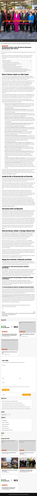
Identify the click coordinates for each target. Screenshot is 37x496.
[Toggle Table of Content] (30, 61)
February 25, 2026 (24, 472)
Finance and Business (5, 428)
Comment (4, 365)
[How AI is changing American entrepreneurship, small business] (27, 445)
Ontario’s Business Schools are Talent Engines (11, 62)
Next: (27, 312)
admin (3, 50)
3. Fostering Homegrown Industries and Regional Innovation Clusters (15, 71)
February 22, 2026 (7, 354)
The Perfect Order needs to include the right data (9, 352)
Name (3, 378)
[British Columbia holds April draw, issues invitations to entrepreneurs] (9, 463)
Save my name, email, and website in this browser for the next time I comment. (16, 386)
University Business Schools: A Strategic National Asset (12, 66)
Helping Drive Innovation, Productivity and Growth (12, 67)
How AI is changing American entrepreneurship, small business (12, 403)
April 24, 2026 (6, 472)
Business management (4, 331)
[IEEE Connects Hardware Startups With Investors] (9, 445)
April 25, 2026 (24, 454)
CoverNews (22, 494)
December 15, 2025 (8, 50)
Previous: (10, 313)
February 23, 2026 (24, 336)
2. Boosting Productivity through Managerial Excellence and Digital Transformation (18, 70)
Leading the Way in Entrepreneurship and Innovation (12, 63)
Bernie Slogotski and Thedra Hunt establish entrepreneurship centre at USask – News (16, 406)
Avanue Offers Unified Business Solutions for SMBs (27, 335)
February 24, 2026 (7, 336)
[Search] (34, 40)
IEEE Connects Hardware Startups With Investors (10, 401)
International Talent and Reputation (9, 65)
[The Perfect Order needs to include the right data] (9, 345)
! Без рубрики (4, 420)
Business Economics (5, 422)
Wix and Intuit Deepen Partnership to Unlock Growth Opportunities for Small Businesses (9, 335)
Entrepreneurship (5, 426)
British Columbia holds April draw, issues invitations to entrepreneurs (9, 471)
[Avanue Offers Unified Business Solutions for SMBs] (27, 327)
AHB (2, 435)
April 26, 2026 (6, 453)
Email (20, 378)
